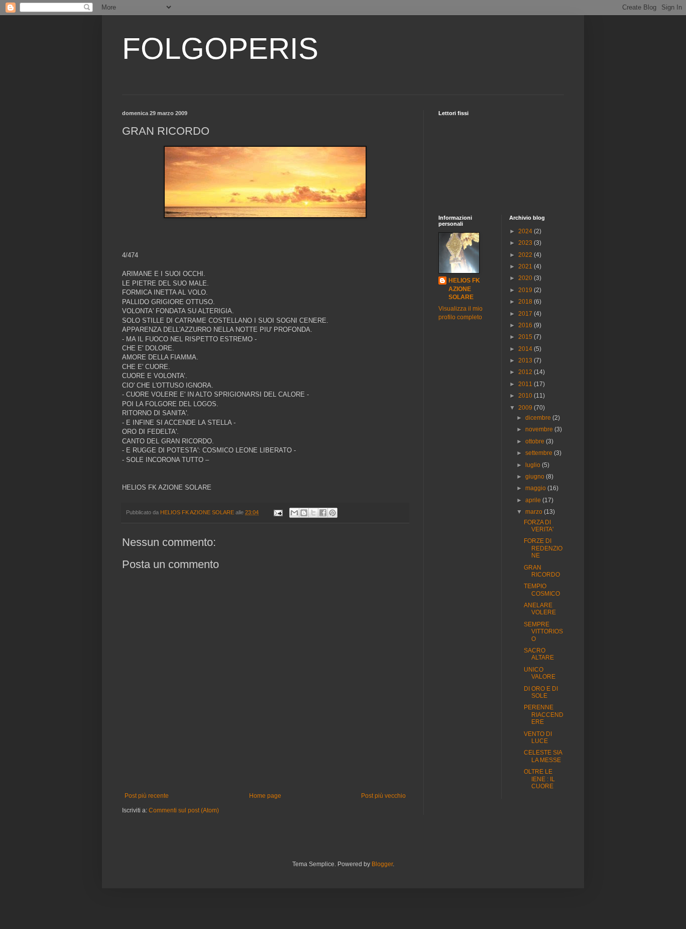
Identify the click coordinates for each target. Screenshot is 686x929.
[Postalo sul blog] (304, 513)
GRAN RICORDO (542, 571)
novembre (539, 429)
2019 (526, 290)
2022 (526, 254)
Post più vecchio (383, 795)
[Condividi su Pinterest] (332, 513)
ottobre (535, 441)
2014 (526, 348)
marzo (534, 511)
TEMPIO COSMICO (542, 590)
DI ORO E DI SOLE (541, 692)
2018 (526, 301)
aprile (533, 500)
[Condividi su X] (313, 513)
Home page (265, 795)
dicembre (538, 417)
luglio (533, 465)
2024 (526, 231)
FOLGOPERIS (220, 48)
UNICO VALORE (539, 673)
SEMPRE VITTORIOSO (543, 631)
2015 (526, 336)
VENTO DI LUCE (538, 737)
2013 (526, 360)
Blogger (382, 864)
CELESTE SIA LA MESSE (543, 756)
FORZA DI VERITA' (538, 526)
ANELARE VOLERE (540, 609)
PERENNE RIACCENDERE (543, 714)
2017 (526, 313)
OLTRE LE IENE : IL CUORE (539, 779)
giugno (535, 476)
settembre (539, 452)
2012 (526, 372)
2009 (526, 407)
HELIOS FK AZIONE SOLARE (464, 289)
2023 (526, 242)
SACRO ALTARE (539, 654)
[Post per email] (277, 512)
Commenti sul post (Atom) (184, 810)
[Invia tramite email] (294, 513)
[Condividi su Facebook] (323, 513)
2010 (526, 395)
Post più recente (147, 795)
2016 (526, 325)
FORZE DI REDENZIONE (543, 548)
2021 (526, 266)
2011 (526, 384)
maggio (536, 488)
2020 (526, 278)
